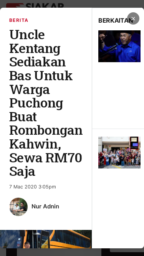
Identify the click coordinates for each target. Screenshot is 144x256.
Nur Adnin (45, 206)
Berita (19, 20)
